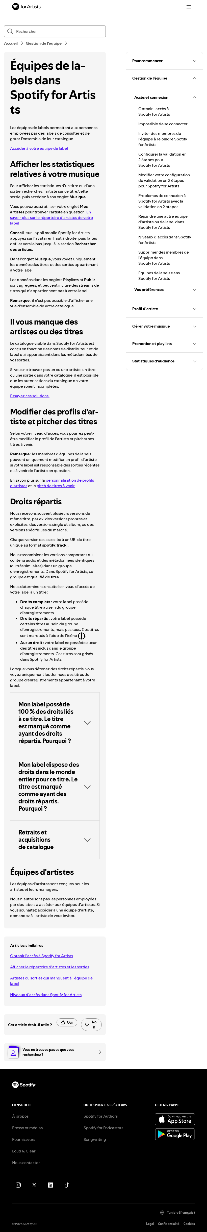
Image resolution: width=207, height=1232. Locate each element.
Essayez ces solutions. (29, 396)
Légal (150, 1224)
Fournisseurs (23, 1139)
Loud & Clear (24, 1151)
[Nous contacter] (98, 1052)
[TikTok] (67, 1185)
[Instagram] (18, 1185)
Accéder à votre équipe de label (39, 148)
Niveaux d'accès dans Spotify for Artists (46, 994)
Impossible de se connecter (163, 124)
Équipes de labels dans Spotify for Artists (159, 275)
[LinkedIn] (50, 1185)
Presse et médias (27, 1127)
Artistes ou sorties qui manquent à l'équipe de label (51, 980)
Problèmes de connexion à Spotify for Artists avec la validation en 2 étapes (162, 201)
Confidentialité (168, 1224)
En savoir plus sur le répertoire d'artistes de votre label (51, 217)
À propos (20, 1116)
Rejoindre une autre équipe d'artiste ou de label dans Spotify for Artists (163, 221)
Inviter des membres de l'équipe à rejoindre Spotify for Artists (162, 139)
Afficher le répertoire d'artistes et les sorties (49, 967)
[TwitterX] (34, 1185)
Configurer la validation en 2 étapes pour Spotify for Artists (162, 159)
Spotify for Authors (101, 1116)
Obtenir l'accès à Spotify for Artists (41, 955)
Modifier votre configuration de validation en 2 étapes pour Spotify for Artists (164, 180)
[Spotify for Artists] (26, 7)
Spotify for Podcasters (103, 1127)
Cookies (189, 1224)
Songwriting (95, 1139)
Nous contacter (26, 1162)
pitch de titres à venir (56, 485)
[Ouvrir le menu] (189, 7)
